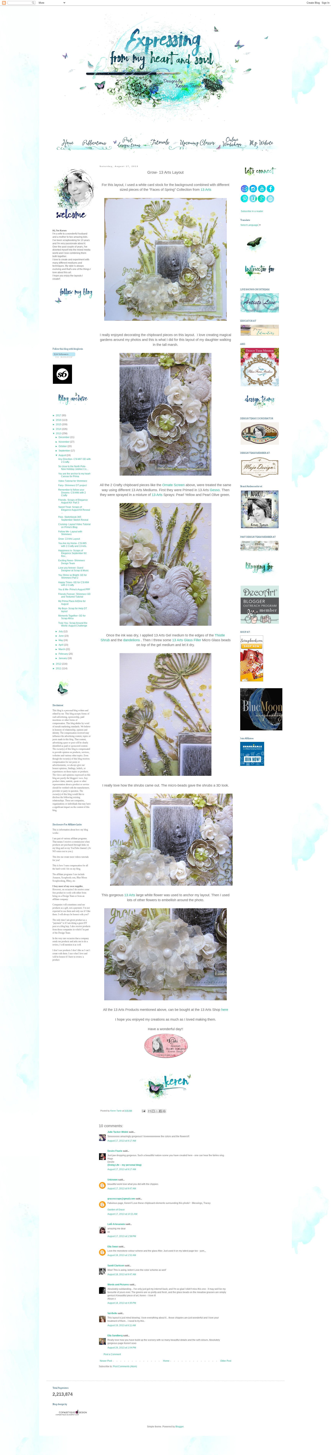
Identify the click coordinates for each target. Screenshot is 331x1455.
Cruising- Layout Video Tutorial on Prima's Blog (74, 525)
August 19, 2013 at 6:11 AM (121, 1325)
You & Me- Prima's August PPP (74, 589)
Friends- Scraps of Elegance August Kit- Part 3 (73, 501)
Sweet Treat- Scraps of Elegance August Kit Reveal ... (74, 510)
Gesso (215, 490)
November (64, 442)
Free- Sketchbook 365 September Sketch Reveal (73, 518)
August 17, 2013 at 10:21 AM (122, 1214)
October (63, 446)
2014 (59, 429)
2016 (59, 420)
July (61, 631)
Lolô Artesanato (116, 1224)
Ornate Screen (174, 485)
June (61, 636)
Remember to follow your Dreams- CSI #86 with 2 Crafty (72, 492)
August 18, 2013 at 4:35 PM (121, 1303)
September (65, 450)
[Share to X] (157, 1111)
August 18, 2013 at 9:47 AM (121, 1274)
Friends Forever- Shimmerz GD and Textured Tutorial (74, 595)
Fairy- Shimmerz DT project (72, 485)
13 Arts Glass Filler (186, 640)
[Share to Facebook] (160, 1111)
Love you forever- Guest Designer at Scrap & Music (73, 569)
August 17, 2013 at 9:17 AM (121, 1140)
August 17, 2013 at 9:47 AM (121, 1188)
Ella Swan (112, 1246)
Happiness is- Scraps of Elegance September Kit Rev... (72, 553)
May (61, 640)
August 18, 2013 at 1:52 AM (121, 1255)
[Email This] (150, 1111)
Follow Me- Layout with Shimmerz (70, 533)
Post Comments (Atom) (125, 1366)
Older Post (225, 1361)
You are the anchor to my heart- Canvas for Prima (74, 475)
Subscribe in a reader (252, 211)
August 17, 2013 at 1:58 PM (121, 1236)
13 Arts (206, 190)
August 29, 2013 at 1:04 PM (121, 1347)
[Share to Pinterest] (164, 1111)
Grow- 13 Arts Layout (69, 539)
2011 (59, 668)
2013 (59, 433)
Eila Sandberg (115, 1335)
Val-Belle (112, 1313)
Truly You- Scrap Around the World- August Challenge (72, 624)
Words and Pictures (118, 1284)
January (63, 658)
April (61, 645)
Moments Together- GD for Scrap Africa (72, 617)
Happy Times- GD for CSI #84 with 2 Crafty (73, 583)
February (64, 654)
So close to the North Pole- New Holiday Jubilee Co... (73, 467)
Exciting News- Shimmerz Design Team (71, 562)
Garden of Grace (116, 1209)
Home (166, 1361)
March (62, 649)
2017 (59, 415)
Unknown (112, 1179)
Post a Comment (112, 1354)
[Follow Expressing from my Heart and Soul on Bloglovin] (63, 356)
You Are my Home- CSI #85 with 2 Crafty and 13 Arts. (72, 544)
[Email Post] (143, 1111)
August (62, 455)
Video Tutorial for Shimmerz (72, 481)
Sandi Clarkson (115, 1265)
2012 (59, 664)
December (64, 437)
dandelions (132, 640)
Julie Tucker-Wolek (117, 1132)
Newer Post (106, 1361)
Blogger (179, 1426)
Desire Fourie (114, 1151)
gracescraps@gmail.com (121, 1198)
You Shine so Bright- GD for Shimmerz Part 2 (72, 576)
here (224, 1010)
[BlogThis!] (153, 1111)
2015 (59, 424)
